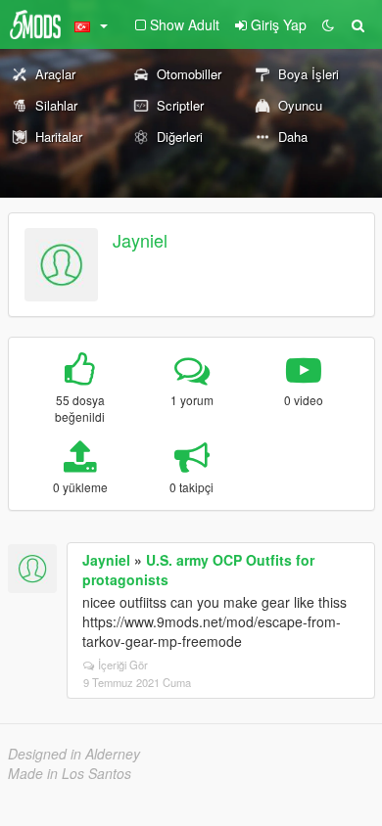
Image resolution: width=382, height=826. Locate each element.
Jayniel (140, 239)
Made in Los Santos (69, 773)
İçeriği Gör (123, 664)
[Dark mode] (328, 24)
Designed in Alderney (74, 753)
